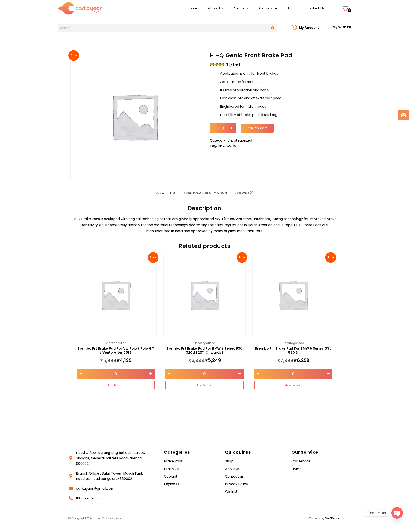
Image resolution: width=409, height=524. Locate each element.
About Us (215, 8)
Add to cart (257, 128)
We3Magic (333, 518)
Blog (292, 8)
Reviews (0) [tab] (243, 193)
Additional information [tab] (205, 193)
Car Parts (241, 8)
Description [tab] (167, 193)
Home (192, 8)
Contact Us (315, 8)
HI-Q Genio (227, 145)
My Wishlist (342, 27)
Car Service (268, 8)
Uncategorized (239, 140)
